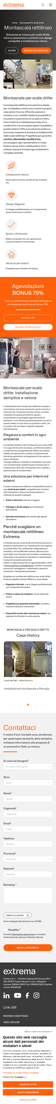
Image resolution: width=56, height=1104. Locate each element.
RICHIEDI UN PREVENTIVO (28, 327)
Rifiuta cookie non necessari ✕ (38, 1031)
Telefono (8, 838)
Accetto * (14, 929)
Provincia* (9, 853)
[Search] (43, 5)
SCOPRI (12, 50)
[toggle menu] (51, 5)
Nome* (7, 793)
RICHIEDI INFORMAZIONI (36, 50)
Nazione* (8, 868)
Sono (6, 777)
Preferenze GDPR (28, 1100)
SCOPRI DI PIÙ (28, 318)
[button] (28, 766)
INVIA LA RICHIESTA (28, 947)
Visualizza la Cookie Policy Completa (21, 1073)
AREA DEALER (11, 1022)
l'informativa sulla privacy (23, 934)
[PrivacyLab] (20, 1077)
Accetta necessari (28, 1092)
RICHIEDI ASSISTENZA (15, 1015)
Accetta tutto (28, 1084)
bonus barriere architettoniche (19, 565)
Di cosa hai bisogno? (16, 761)
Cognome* (10, 808)
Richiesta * (10, 884)
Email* (7, 823)
